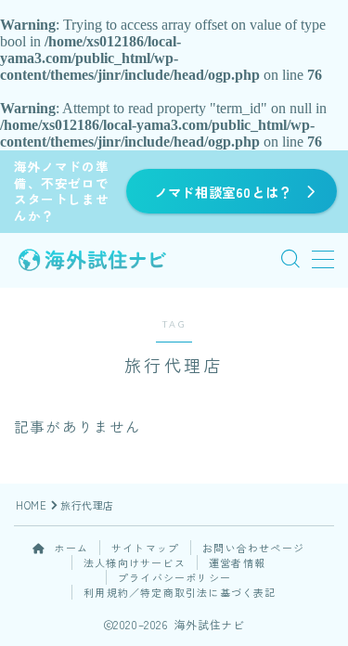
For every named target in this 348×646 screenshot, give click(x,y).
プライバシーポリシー (174, 577)
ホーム (69, 547)
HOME (31, 504)
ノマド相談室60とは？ (223, 191)
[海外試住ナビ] (92, 260)
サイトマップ (145, 547)
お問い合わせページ (253, 547)
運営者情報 (237, 562)
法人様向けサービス (135, 562)
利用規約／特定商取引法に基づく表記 (180, 592)
